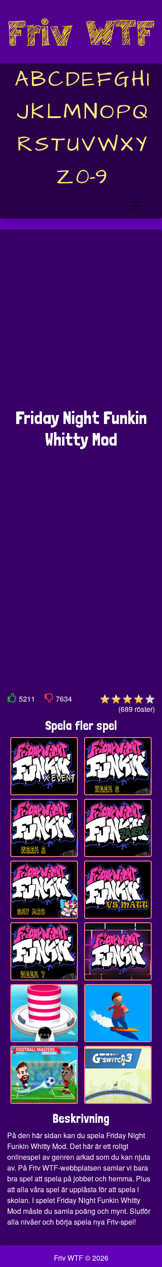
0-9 (92, 177)
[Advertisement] (81, 323)
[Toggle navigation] (135, 206)
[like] (12, 699)
